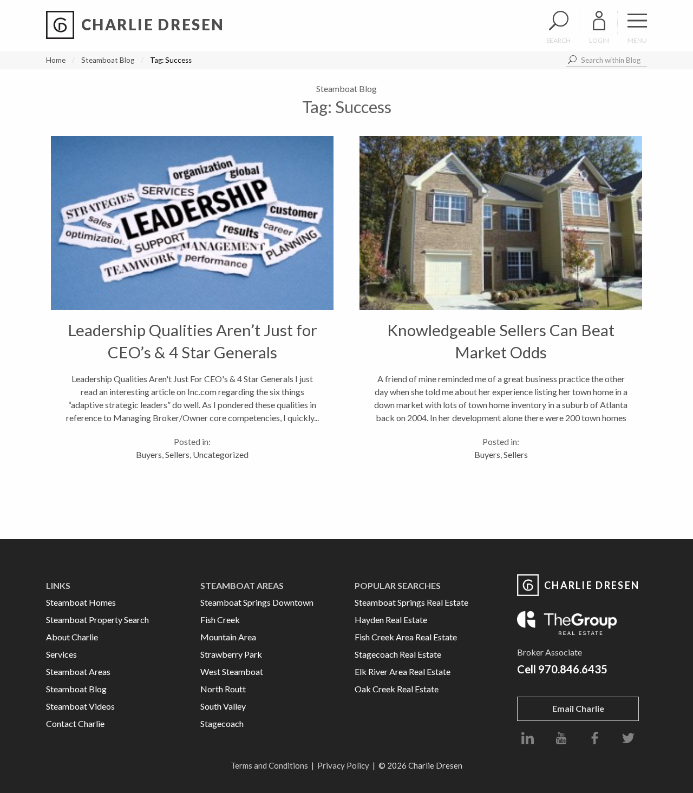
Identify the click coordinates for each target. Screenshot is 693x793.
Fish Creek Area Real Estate (406, 637)
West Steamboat (231, 671)
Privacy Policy (343, 765)
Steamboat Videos (80, 706)
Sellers (177, 454)
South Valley (223, 706)
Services (61, 654)
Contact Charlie (75, 723)
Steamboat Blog (107, 60)
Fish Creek (220, 619)
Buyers (149, 454)
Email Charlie (578, 708)
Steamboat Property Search (97, 619)
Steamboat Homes (81, 602)
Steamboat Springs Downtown (256, 602)
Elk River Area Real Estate (402, 671)
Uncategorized (221, 454)
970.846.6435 (572, 669)
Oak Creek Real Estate (397, 689)
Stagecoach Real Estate (398, 654)
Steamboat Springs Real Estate (411, 602)
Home (56, 60)
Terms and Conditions (269, 765)
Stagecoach (222, 723)
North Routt (223, 689)
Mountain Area (228, 637)
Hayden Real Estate (391, 619)
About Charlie (72, 637)
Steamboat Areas (78, 671)
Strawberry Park (231, 654)
